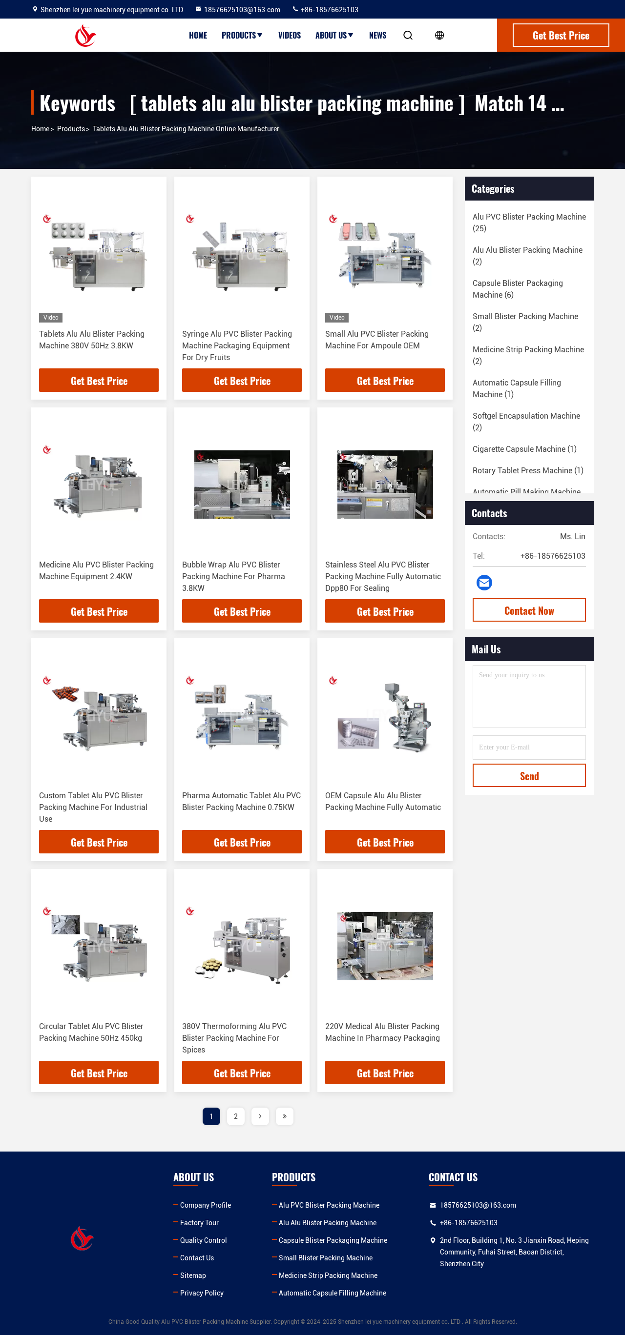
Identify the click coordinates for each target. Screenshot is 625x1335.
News (377, 35)
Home (198, 35)
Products (239, 35)
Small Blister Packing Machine (326, 1258)
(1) (517, 388)
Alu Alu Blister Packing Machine (327, 1223)
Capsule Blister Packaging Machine (333, 1240)
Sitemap (193, 1275)
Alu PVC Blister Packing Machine (329, 1205)
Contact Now (529, 610)
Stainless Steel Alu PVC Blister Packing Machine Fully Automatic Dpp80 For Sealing (383, 576)
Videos (289, 35)
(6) (518, 289)
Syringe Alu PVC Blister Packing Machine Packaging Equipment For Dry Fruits (237, 345)
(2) (528, 255)
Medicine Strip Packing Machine (328, 1275)
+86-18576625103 (328, 10)
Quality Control (203, 1240)
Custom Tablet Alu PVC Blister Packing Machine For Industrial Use (93, 807)
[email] (484, 582)
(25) (529, 222)
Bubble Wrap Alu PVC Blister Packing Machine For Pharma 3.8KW (233, 576)
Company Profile (205, 1205)
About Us (331, 35)
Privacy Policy (202, 1293)
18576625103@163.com (242, 10)
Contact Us (197, 1258)
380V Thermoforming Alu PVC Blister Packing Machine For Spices (234, 1038)
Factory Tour (199, 1223)
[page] (260, 1116)
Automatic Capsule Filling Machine (332, 1293)
